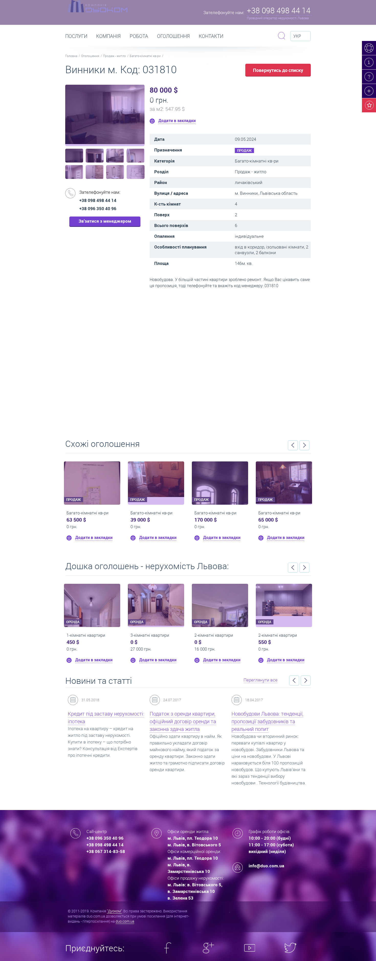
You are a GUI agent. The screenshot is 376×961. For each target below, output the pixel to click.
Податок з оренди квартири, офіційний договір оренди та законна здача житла (183, 721)
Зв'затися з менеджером (105, 221)
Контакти (211, 36)
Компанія (108, 36)
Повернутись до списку (278, 70)
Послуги (76, 36)
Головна (71, 56)
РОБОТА (139, 36)
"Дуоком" (114, 911)
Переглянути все (261, 680)
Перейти (188, 362)
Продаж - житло (114, 56)
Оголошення (173, 36)
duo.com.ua (125, 921)
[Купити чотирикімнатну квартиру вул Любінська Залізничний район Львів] (63, 479)
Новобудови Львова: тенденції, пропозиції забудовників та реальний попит (267, 721)
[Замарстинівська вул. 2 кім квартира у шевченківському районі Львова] (284, 600)
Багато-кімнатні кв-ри (145, 56)
